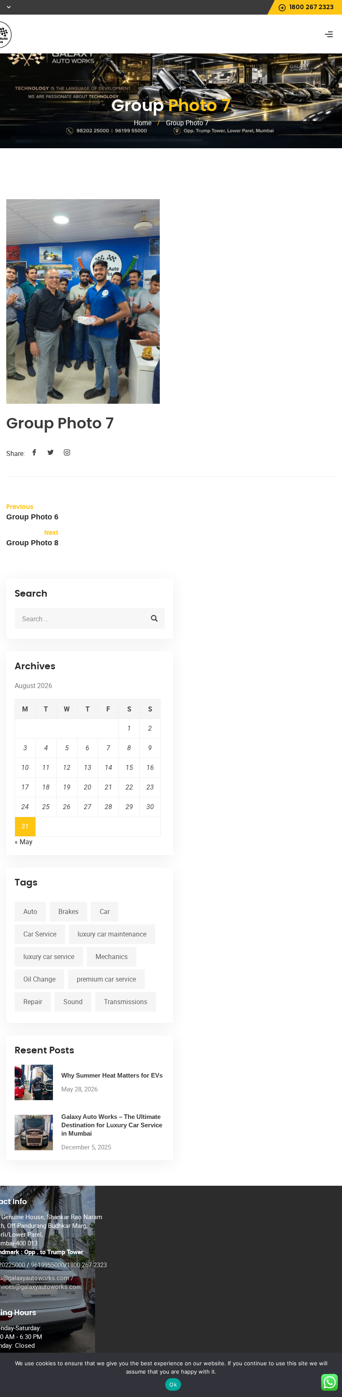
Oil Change (39, 979)
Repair (32, 1001)
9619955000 (47, 1264)
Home (142, 122)
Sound (73, 1001)
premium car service (106, 979)
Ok (173, 1384)
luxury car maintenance (112, 934)
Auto (30, 911)
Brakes (68, 911)
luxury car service (48, 956)
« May (24, 841)
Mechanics (112, 956)
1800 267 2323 (87, 1264)
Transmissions (125, 1001)
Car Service (39, 934)
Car (105, 911)
